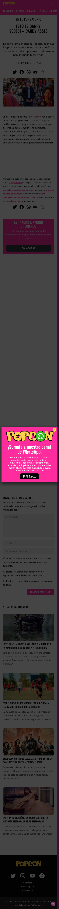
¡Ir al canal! (29, 476)
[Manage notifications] (53, 904)
